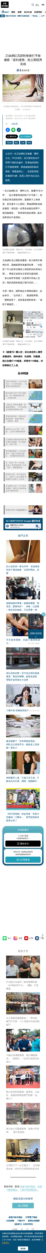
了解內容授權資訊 (28, 1189)
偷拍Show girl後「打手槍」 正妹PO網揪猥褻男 (15, 430)
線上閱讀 (23, 1205)
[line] (15, 1229)
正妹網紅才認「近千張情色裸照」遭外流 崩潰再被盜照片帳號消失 (16, 488)
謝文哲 (15, 123)
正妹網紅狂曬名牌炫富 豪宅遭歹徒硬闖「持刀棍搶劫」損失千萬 (16, 441)
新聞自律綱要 (34, 1220)
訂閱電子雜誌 (31, 1217)
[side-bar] (43, 5)
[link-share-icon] (19, 130)
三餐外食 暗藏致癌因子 (17, 710)
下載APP (21, 1220)
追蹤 (20, 938)
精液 (29, 142)
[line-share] (13, 130)
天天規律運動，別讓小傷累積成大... (23, 641)
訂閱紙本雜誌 (5, 4)
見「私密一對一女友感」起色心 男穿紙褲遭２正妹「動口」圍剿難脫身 (16, 465)
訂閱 (31, 938)
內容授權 (10, 1220)
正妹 (23, 142)
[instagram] (27, 1229)
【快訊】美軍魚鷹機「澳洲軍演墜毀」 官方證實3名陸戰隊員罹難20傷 (16, 407)
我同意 (23, 1248)
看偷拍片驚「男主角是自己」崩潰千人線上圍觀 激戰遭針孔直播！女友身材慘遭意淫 (16, 476)
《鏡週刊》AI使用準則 (23, 1224)
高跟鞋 (9, 142)
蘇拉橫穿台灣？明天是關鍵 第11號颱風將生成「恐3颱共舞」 (16, 395)
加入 (10, 938)
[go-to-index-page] (18, 70)
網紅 (16, 142)
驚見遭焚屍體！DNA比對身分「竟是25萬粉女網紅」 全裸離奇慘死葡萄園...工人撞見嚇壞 (16, 453)
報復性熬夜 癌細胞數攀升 (16, 510)
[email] (33, 1229)
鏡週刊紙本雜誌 (27, 1186)
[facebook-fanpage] (22, 1229)
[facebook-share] (8, 130)
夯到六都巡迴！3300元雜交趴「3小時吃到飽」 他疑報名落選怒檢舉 (16, 383)
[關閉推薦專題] (44, 614)
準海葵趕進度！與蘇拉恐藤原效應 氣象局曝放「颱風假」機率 (16, 418)
